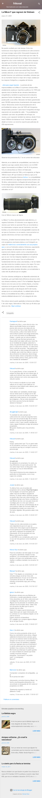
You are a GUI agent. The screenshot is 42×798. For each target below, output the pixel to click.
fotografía (10, 313)
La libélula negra (8, 713)
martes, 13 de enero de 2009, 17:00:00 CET (24, 694)
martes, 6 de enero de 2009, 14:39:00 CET (24, 565)
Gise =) (12, 630)
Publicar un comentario (11, 699)
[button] (39, 12)
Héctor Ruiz (14, 550)
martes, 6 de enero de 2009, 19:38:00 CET (24, 624)
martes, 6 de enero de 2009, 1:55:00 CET (23, 362)
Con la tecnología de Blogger (22, 790)
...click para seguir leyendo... (11, 85)
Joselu (12, 485)
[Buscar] (39, 4)
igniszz (12, 592)
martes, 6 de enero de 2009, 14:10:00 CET (24, 544)
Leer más (36, 731)
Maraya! (12, 571)
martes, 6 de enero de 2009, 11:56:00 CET (24, 479)
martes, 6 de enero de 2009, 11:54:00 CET (24, 452)
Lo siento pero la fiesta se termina (16, 763)
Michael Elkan (25, 794)
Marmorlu (13, 670)
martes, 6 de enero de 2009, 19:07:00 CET (24, 586)
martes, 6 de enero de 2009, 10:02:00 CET (24, 406)
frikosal (17, 3)
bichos (25, 177)
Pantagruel (13, 321)
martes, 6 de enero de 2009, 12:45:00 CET (24, 515)
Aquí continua (16, 306)
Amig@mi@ (14, 412)
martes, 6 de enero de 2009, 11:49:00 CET (24, 433)
